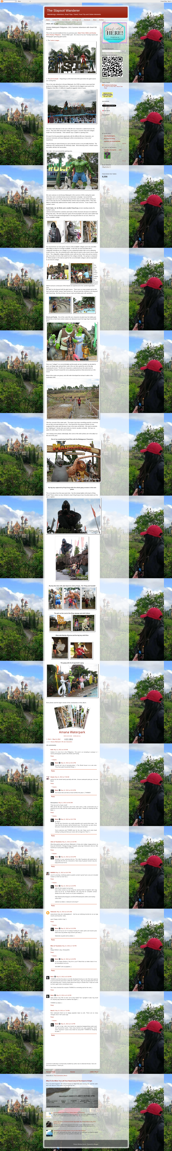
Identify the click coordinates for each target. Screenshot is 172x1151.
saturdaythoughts (109, 136)
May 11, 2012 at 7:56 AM (62, 777)
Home (48, 20)
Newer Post (50, 1072)
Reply (52, 756)
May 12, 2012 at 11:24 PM (63, 995)
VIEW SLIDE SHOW (68, 736)
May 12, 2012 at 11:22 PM (68, 928)
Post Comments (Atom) (60, 1075)
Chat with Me (66, 20)
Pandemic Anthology (110, 85)
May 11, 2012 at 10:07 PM (63, 872)
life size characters (67, 741)
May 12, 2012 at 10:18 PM (63, 976)
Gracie (52, 777)
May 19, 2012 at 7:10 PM (62, 1010)
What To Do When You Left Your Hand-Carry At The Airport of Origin (69, 1081)
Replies (54, 759)
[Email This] (65, 739)
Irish (52, 749)
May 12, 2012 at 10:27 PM (68, 819)
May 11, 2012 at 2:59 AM (61, 749)
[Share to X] (69, 739)
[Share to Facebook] (70, 739)
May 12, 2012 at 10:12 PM (68, 763)
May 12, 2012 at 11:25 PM (68, 959)
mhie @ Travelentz (56, 841)
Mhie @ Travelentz (56, 946)
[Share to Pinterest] (72, 739)
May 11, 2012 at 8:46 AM (65, 802)
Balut (56, 763)
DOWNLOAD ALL (77, 736)
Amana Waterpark (56, 741)
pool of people (54, 78)
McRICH (53, 872)
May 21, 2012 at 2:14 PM (68, 1024)
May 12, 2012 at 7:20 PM (69, 946)
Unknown (53, 911)
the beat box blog (109, 138)
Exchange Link (76, 20)
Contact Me (55, 20)
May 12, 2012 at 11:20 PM (68, 886)
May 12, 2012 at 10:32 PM (68, 857)
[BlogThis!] (67, 739)
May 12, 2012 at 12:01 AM (64, 911)
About (94, 20)
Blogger (96, 1144)
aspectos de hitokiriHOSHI (112, 141)
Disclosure (87, 20)
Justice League (54, 40)
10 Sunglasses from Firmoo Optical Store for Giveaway (69, 1112)
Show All (124, 143)
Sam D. (53, 1010)
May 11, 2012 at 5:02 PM (69, 841)
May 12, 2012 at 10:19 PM (68, 790)
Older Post (94, 1072)
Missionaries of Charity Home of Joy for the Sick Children (69, 1130)
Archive (101, 20)
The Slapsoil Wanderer (63, 10)
